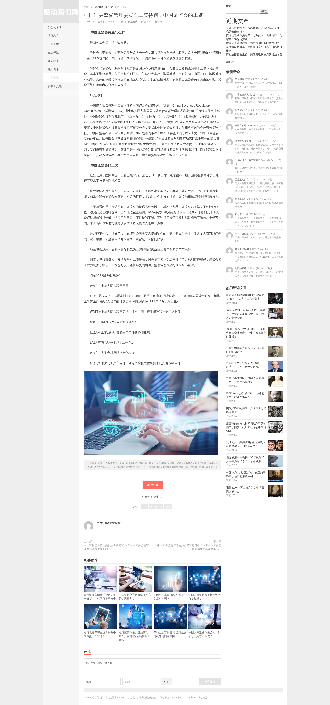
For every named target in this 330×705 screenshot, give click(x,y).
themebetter (123, 697)
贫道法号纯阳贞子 (259, 146)
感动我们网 (61, 11)
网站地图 (202, 697)
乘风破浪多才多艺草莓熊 (259, 165)
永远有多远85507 (259, 129)
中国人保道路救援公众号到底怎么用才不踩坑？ (204, 634)
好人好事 (53, 61)
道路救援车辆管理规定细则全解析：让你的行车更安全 (100, 596)
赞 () (154, 485)
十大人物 (53, 44)
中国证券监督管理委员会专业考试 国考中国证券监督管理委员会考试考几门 (116, 547)
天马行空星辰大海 (259, 237)
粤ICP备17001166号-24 (183, 697)
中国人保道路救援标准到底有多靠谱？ (204, 596)
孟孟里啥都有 (259, 185)
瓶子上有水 (259, 202)
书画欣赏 (53, 35)
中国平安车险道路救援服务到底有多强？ (170, 596)
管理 (168, 506)
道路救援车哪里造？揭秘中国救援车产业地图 (100, 634)
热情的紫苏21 (259, 272)
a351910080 (113, 522)
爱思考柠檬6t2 (259, 254)
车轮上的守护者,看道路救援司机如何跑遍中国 (170, 634)
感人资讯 (53, 69)
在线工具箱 (55, 86)
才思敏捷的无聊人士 (259, 98)
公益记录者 (55, 27)
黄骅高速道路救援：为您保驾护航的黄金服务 (253, 43)
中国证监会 (156, 506)
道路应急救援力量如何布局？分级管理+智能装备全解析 (134, 636)
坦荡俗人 (259, 113)
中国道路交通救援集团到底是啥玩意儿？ (135, 596)
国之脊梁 (53, 52)
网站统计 (231, 62)
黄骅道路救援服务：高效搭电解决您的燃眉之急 (254, 54)
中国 (144, 506)
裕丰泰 (259, 219)
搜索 (228, 6)
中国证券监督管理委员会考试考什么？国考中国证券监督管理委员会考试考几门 (189, 547)
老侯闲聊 (259, 82)
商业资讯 (53, 77)
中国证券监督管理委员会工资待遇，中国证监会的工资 (143, 14)
